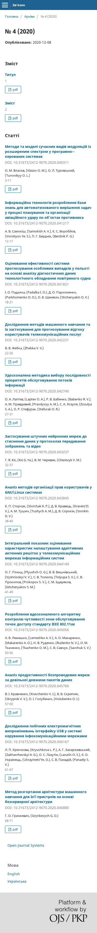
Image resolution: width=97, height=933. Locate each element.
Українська (16, 881)
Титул (10, 74)
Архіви (29, 16)
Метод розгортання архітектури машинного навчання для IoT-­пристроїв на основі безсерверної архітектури (46, 799)
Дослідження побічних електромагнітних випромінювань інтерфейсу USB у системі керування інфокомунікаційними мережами (46, 734)
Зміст (10, 103)
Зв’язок (18, 5)
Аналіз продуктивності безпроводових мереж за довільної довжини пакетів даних (47, 680)
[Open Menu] (5, 5)
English (13, 873)
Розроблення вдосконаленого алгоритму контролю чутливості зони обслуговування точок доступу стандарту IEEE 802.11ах (45, 622)
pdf (15, 89)
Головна (11, 16)
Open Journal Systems (25, 845)
